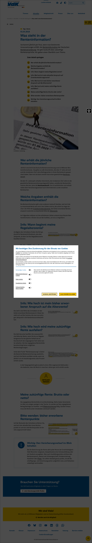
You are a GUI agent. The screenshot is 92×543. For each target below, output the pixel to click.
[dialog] (46, 271)
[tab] (22, 270)
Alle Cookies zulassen (67, 294)
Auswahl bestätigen (49, 294)
